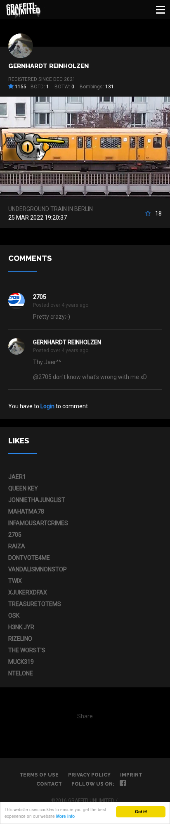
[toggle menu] (160, 9)
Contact (49, 784)
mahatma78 (26, 511)
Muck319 (21, 661)
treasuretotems (34, 604)
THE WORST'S (26, 650)
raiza (16, 546)
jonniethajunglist (36, 500)
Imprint (131, 775)
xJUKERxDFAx (27, 592)
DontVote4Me (29, 557)
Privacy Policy (89, 775)
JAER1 (17, 477)
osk (13, 615)
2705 (39, 297)
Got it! (141, 812)
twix (15, 581)
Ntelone (20, 673)
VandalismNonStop (37, 569)
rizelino (20, 638)
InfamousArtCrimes (38, 523)
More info (65, 816)
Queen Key (23, 488)
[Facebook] (123, 784)
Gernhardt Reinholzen (48, 66)
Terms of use (39, 775)
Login (47, 406)
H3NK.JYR (21, 627)
